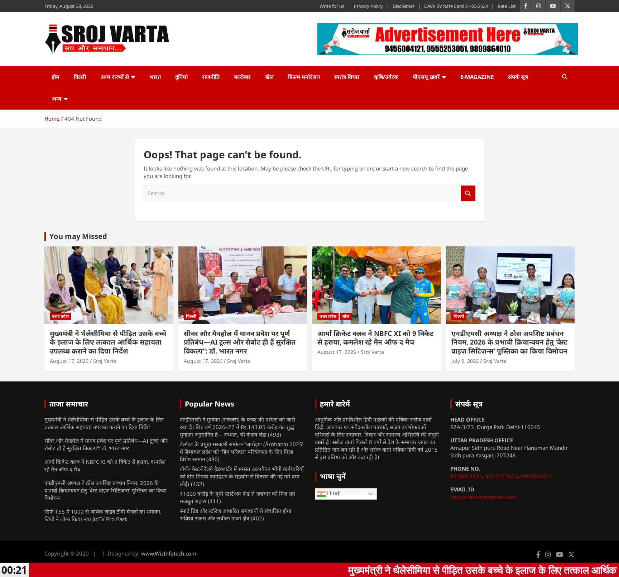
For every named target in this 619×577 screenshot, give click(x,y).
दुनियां (181, 76)
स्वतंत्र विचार (347, 76)
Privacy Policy (368, 6)
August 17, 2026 (69, 360)
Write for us (332, 6)
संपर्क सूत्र (518, 76)
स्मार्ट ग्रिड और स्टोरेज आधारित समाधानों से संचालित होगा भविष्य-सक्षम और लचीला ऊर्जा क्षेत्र (235, 514)
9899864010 (536, 476)
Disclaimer (403, 6)
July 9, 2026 (465, 360)
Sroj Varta (104, 360)
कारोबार (242, 76)
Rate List (507, 6)
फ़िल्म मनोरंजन (304, 76)
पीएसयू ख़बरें (426, 76)
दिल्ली (80, 76)
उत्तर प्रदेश (60, 316)
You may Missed (78, 236)
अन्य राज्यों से (114, 76)
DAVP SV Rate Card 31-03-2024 (456, 6)
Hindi (333, 494)
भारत (155, 76)
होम (55, 76)
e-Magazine (477, 76)
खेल (269, 76)
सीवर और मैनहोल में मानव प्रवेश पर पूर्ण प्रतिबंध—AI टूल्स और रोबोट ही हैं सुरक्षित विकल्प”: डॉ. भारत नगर (240, 342)
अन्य (57, 98)
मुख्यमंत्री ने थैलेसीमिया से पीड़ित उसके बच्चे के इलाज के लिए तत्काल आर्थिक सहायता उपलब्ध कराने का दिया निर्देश (108, 342)
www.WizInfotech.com (168, 553)
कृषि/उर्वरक (386, 76)
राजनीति (211, 76)
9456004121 (466, 476)
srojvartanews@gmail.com (483, 496)
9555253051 (501, 476)
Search (468, 194)
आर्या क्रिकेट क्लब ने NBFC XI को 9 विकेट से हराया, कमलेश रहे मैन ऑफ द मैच (375, 338)
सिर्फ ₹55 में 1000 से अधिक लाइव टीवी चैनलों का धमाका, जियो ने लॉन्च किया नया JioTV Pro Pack (103, 515)
